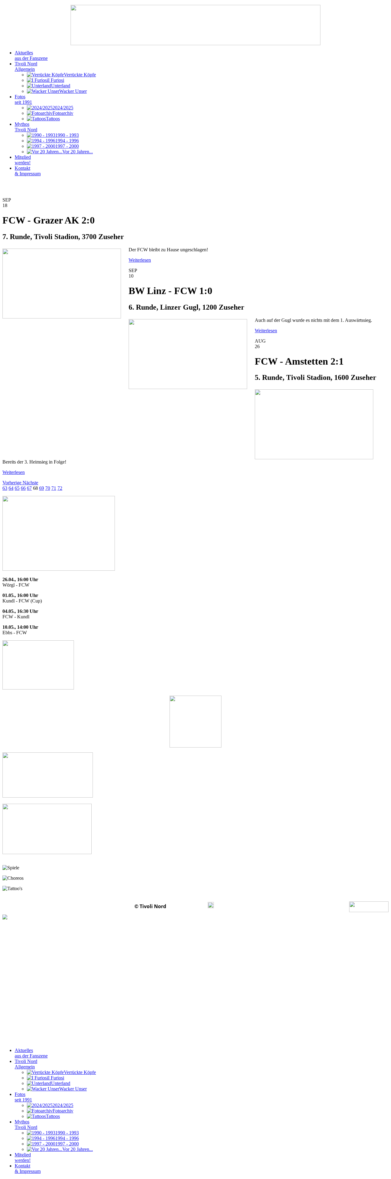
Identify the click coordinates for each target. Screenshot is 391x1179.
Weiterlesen (140, 260)
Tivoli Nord (26, 66)
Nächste (30, 482)
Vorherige (12, 482)
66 (23, 488)
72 (59, 488)
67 (29, 488)
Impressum (187, 906)
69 (41, 488)
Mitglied (23, 160)
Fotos (23, 99)
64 (11, 488)
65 (17, 488)
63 (4, 488)
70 (47, 488)
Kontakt (28, 171)
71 (53, 488)
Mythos (26, 127)
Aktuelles (31, 55)
